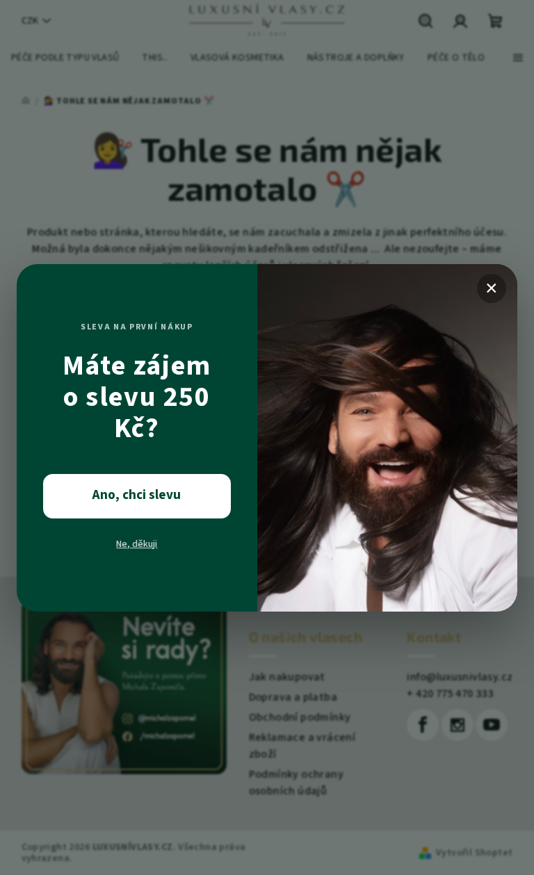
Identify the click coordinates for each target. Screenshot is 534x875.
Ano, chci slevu (136, 495)
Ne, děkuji (136, 544)
